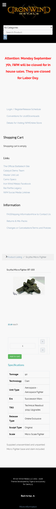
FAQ (9, 214)
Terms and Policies (41, 228)
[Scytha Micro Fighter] (29, 285)
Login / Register (15, 109)
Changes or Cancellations (19, 228)
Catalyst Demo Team (13, 170)
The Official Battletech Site (16, 166)
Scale (12, 434)
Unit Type (14, 390)
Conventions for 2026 (17, 116)
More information (28, 506)
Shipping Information (21, 214)
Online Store (35, 123)
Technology (15, 381)
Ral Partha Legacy (12, 188)
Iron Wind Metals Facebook (17, 183)
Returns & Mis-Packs (17, 221)
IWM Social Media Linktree (16, 192)
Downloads (33, 116)
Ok (3, 502)
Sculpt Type (15, 427)
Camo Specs (9, 179)
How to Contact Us (41, 214)
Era (11, 398)
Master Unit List (11, 175)
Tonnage (13, 374)
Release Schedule (32, 109)
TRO (11, 407)
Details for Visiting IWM (18, 123)
